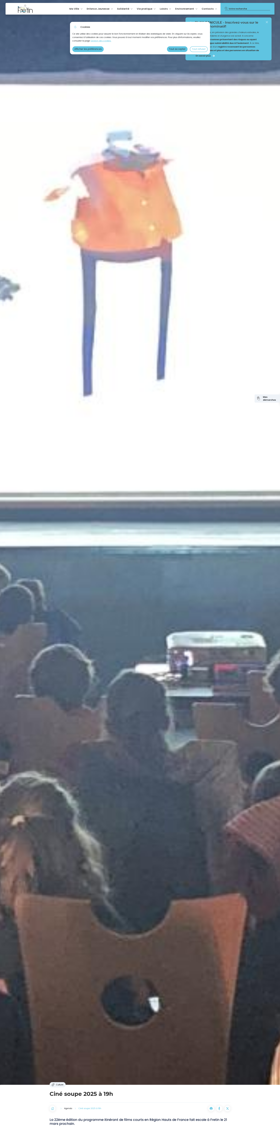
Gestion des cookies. (101, 41)
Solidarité (123, 8)
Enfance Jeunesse (98, 8)
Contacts (208, 8)
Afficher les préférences (88, 49)
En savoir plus (203, 56)
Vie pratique (144, 8)
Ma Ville (74, 8)
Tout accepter (177, 49)
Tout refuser (199, 49)
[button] (211, 1108)
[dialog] (140, 38)
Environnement (184, 8)
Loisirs (164, 8)
